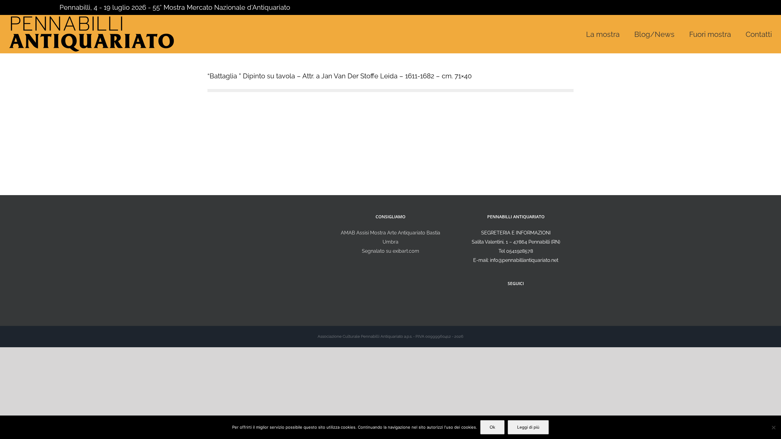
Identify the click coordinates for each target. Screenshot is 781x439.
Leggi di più (528, 427)
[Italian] (12, 7)
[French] (28, 7)
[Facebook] (511, 299)
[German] (36, 7)
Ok (492, 427)
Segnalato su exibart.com (390, 251)
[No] (773, 427)
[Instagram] (520, 299)
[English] (20, 7)
